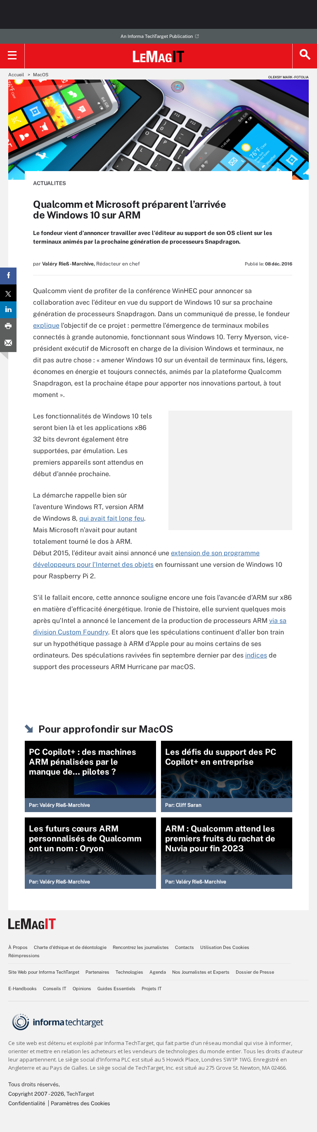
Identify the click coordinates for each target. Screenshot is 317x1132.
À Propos (18, 947)
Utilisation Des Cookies (224, 947)
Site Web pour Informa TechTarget (43, 972)
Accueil (16, 74)
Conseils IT (54, 988)
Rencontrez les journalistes (141, 947)
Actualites (49, 183)
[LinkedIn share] (8, 309)
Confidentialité (26, 1103)
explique (46, 325)
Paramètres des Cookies (80, 1103)
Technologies (129, 972)
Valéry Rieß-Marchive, (68, 264)
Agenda (157, 972)
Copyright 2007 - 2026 (36, 1094)
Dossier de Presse (255, 972)
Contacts (184, 947)
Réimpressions (24, 955)
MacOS (40, 74)
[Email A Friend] (8, 343)
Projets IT (152, 988)
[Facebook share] (8, 276)
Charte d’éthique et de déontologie (70, 947)
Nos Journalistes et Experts (200, 972)
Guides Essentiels (116, 988)
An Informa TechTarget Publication (157, 36)
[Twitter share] (8, 292)
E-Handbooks (22, 988)
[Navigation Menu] (12, 56)
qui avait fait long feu (111, 518)
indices (256, 655)
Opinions (82, 988)
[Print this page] (8, 326)
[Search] (304, 56)
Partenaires (97, 972)
